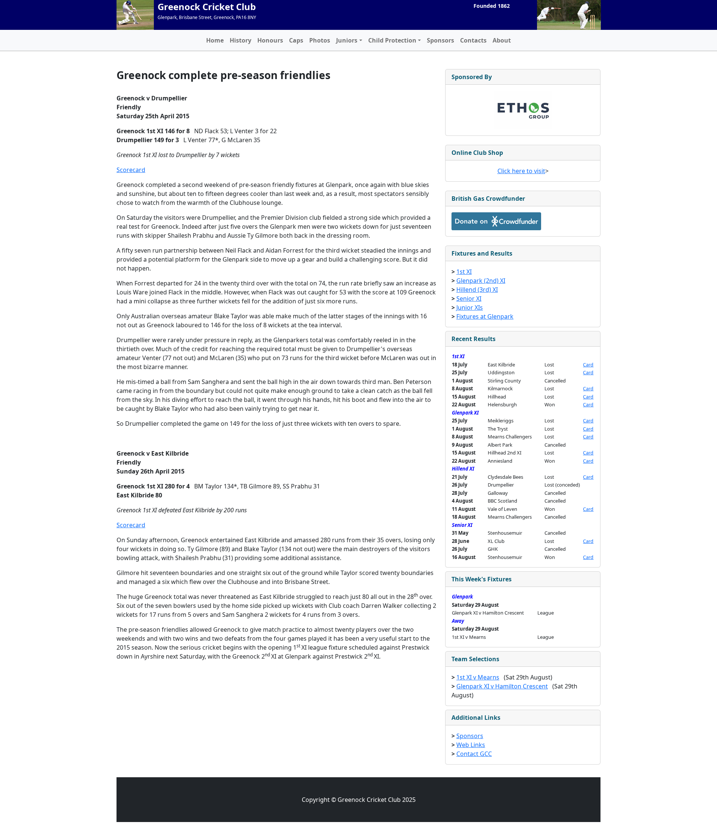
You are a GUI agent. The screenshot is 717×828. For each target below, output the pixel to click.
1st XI (464, 272)
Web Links (470, 745)
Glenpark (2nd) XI (480, 280)
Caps (296, 40)
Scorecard (131, 170)
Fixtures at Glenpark (484, 316)
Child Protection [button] (392, 40)
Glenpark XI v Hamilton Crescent (502, 686)
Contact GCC (474, 754)
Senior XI (468, 298)
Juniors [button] (346, 40)
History (240, 40)
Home (215, 40)
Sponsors (440, 40)
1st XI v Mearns (477, 677)
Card (588, 364)
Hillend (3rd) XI (477, 289)
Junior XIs (469, 307)
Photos (319, 40)
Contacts (473, 40)
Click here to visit (521, 171)
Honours (270, 40)
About (502, 40)
